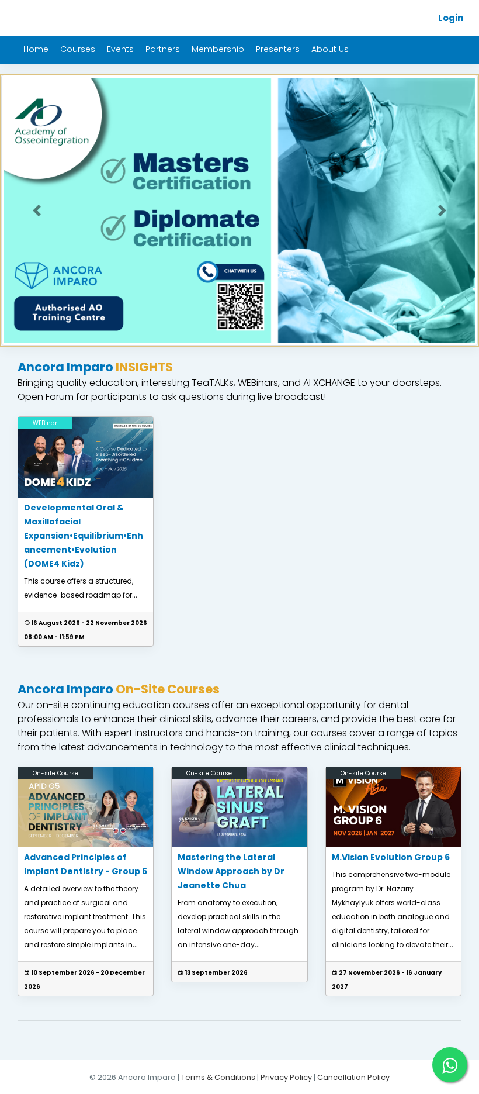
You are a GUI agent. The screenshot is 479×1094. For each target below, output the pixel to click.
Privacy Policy (286, 1077)
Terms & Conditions (218, 1077)
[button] (36, 210)
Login (450, 18)
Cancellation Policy (353, 1077)
